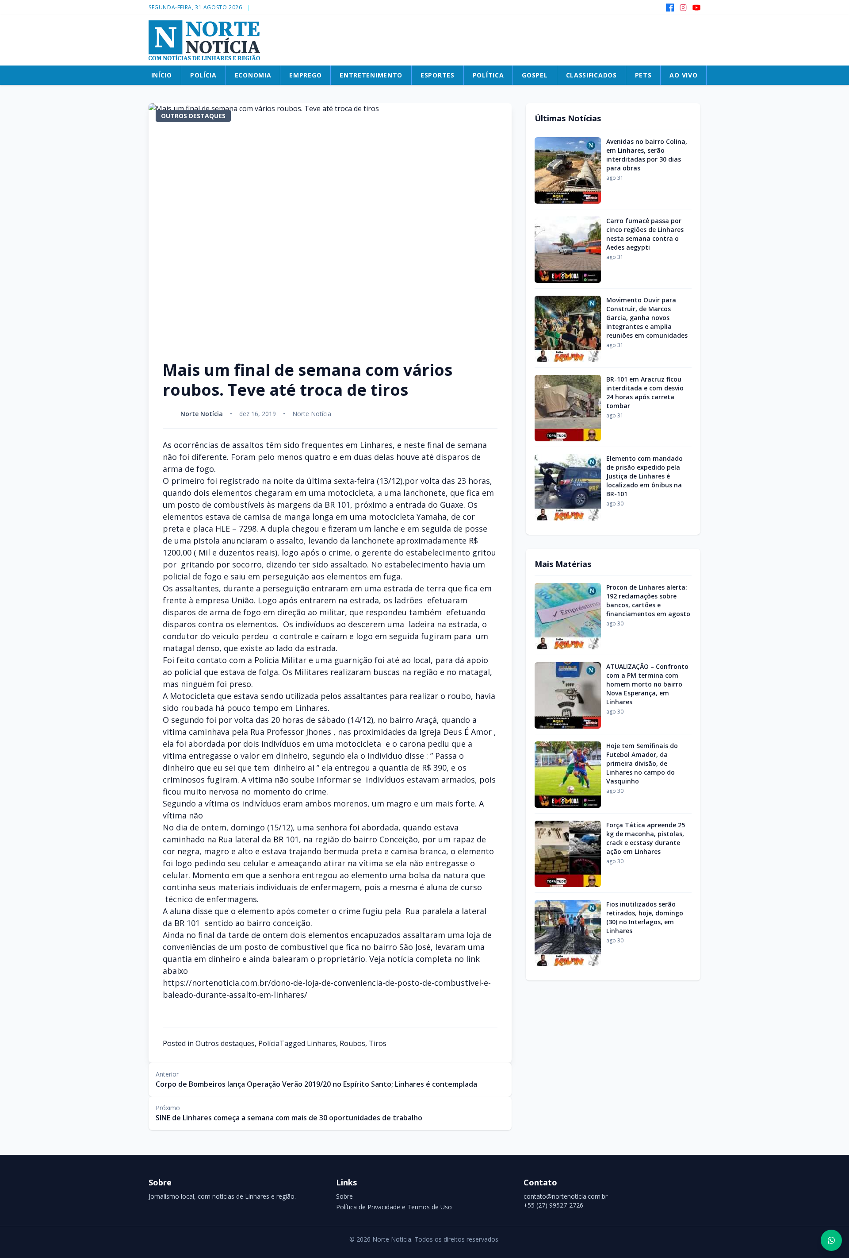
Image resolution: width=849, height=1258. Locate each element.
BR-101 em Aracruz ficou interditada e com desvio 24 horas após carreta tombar (645, 392)
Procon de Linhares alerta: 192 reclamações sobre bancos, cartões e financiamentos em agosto (648, 600)
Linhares (321, 1043)
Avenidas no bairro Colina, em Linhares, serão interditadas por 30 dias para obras (646, 154)
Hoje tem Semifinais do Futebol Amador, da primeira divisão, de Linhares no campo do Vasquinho (642, 763)
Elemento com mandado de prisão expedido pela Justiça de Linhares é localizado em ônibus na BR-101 (644, 476)
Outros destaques (225, 1043)
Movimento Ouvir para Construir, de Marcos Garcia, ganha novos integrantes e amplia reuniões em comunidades (647, 318)
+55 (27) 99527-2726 (553, 1205)
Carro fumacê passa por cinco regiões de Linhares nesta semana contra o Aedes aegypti (645, 233)
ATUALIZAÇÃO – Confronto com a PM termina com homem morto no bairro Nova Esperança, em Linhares (647, 684)
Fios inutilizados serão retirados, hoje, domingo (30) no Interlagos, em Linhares (644, 917)
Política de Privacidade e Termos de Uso (394, 1207)
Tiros (377, 1043)
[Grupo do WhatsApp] (831, 1240)
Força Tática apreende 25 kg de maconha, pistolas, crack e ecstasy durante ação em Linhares (645, 838)
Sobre (344, 1196)
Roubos (352, 1043)
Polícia (268, 1043)
